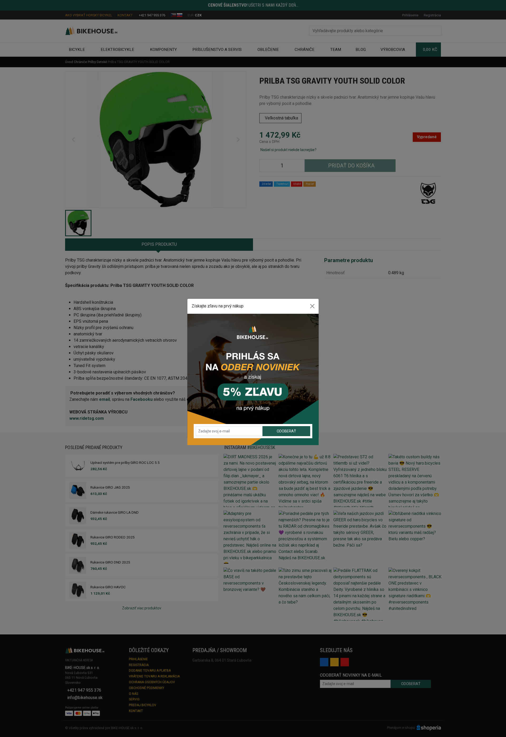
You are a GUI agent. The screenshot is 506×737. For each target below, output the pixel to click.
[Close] (312, 306)
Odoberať (286, 431)
